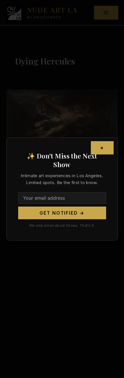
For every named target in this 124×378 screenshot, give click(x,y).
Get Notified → (62, 213)
